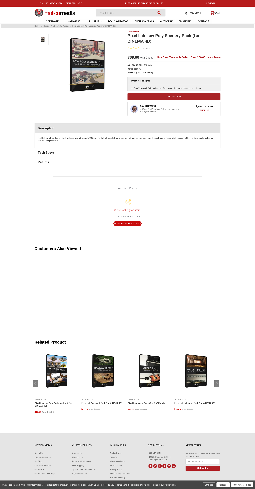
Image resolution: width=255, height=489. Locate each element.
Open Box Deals (144, 21)
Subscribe (202, 468)
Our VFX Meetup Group (45, 473)
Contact (203, 21)
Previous (35, 383)
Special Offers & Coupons (83, 469)
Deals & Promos (118, 21)
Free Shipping (78, 465)
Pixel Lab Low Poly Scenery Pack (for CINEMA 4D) (93, 26)
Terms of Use (116, 465)
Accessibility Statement (120, 473)
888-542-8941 (155, 453)
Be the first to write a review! (127, 223)
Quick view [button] (56, 382)
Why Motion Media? (43, 457)
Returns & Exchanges (81, 461)
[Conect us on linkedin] (174, 466)
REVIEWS (210, 3)
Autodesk (166, 21)
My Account (77, 457)
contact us (77, 453)
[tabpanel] (56, 381)
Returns (43, 162)
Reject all (223, 484)
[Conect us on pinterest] (169, 466)
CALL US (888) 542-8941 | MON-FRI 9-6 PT (61, 3)
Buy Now (56, 388)
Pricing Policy (116, 453)
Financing (185, 21)
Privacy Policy (170, 485)
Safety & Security (117, 477)
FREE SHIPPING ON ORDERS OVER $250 (144, 3)
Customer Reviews (43, 465)
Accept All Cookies (242, 484)
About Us (39, 453)
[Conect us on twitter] (155, 466)
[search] (159, 12)
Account (195, 12)
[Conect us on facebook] (160, 466)
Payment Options (79, 473)
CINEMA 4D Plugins (60, 26)
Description (46, 128)
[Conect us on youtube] (164, 466)
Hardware (74, 21)
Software (52, 21)
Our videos (39, 469)
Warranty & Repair (118, 461)
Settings (209, 484)
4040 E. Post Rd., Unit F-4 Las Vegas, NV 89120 (159, 458)
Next (216, 383)
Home (37, 26)
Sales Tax (114, 457)
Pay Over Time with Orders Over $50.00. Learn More (188, 57)
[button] (204, 110)
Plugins (94, 21)
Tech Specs (46, 152)
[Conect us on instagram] (150, 466)
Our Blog (38, 461)
